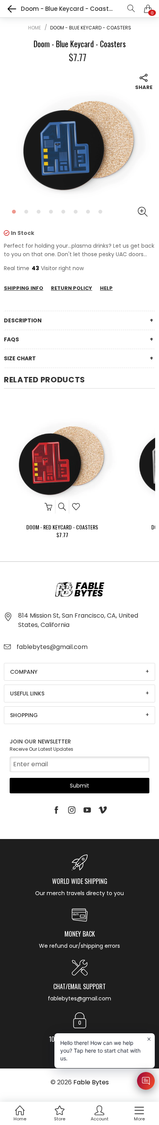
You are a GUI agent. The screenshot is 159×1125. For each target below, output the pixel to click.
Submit (79, 785)
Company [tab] (23, 672)
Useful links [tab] (27, 693)
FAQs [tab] (11, 339)
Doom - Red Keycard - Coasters (62, 527)
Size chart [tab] (20, 358)
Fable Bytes (91, 1082)
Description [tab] (23, 320)
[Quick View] (62, 507)
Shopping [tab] (24, 715)
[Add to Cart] (48, 507)
